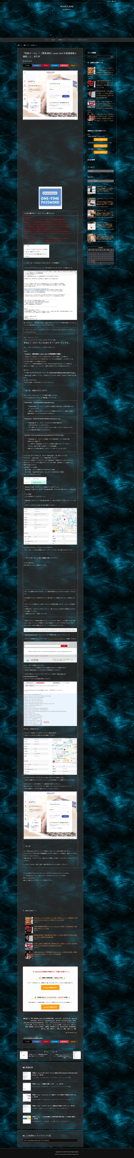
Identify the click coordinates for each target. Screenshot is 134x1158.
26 (100, 259)
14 (108, 255)
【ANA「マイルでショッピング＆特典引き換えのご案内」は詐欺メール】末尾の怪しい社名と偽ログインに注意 (105, 214)
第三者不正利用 (64, 1026)
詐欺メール (59, 1028)
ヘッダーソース (66, 1024)
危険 (27, 1026)
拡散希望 (31, 1026)
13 (104, 255)
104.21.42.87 (58, 1018)
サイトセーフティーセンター (56, 639)
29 (111, 259)
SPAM (74, 1020)
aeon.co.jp (74, 1018)
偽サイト (73, 1024)
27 (104, 259)
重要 (75, 1028)
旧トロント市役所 (39, 1026)
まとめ (27, 256)
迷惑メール (34, 45)
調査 (65, 1028)
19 (100, 257)
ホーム (20, 45)
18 (96, 257)
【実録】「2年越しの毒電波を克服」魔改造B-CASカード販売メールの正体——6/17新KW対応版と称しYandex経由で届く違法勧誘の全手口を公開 (101, 106)
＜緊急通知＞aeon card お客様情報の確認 (43, 1018)
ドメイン (35, 1024)
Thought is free (75, 1154)
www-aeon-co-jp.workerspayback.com (34, 1022)
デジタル (27, 45)
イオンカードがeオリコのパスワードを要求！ (36, 249)
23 (89, 259)
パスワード (48, 1024)
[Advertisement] (67, 26)
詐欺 (48, 1028)
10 (93, 255)
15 (111, 255)
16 (89, 257)
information (34, 1020)
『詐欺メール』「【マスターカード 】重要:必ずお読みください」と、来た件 (53, 1106)
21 (108, 257)
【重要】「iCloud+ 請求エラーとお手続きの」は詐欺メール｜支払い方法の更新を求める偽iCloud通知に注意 (105, 238)
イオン (46, 1022)
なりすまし (41, 1024)
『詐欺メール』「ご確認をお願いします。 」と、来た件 (47, 1084)
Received (58, 1020)
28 (108, 259)
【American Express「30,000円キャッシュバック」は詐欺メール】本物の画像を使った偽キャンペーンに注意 (105, 203)
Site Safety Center (66, 1020)
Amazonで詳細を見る (50, 987)
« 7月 (94, 263)
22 (111, 257)
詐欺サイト (53, 1028)
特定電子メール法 (54, 1026)
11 (96, 255)
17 (93, 257)
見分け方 (43, 1028)
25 (96, 259)
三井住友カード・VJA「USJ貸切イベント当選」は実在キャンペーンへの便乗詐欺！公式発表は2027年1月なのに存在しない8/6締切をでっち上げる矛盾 (100, 72)
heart (75, 1032)
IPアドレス (40, 1020)
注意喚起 (47, 1026)
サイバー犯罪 (29, 1024)
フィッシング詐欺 (56, 1024)
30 (89, 261)
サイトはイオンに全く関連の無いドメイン (36, 254)
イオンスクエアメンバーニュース (57, 1022)
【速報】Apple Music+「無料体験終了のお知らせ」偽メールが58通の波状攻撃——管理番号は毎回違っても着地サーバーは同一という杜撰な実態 (101, 118)
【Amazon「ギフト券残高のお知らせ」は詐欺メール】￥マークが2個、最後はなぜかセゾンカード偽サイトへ (105, 225)
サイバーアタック (71, 1022)
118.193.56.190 (66, 1018)
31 (93, 261)
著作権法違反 (72, 1026)
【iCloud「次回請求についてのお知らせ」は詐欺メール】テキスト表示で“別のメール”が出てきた (104, 190)
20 (104, 257)
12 (100, 255)
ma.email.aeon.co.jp (50, 1020)
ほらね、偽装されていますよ (32, 251)
